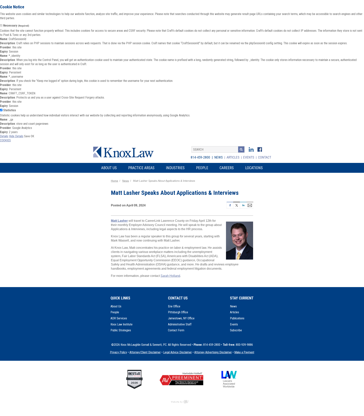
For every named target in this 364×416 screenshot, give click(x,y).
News (218, 157)
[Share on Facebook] (230, 205)
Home (114, 180)
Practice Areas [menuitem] (141, 168)
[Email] (249, 205)
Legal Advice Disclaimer (177, 352)
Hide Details (16, 136)
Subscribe (236, 330)
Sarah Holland (170, 275)
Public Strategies (121, 330)
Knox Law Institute (122, 324)
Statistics (9, 110)
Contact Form (176, 330)
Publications (237, 318)
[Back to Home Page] (126, 151)
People (115, 312)
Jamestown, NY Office (181, 318)
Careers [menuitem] (227, 168)
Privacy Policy (118, 352)
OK (32, 136)
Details (4, 136)
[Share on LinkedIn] (243, 205)
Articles (233, 157)
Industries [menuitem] (175, 168)
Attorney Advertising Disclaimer (213, 352)
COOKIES (5, 140)
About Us (116, 306)
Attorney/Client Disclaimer (145, 352)
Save (27, 136)
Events (248, 157)
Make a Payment (244, 352)
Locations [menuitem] (254, 168)
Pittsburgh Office (178, 312)
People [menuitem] (202, 168)
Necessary (16, 25)
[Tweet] (236, 205)
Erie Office (174, 306)
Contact (264, 157)
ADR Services (119, 318)
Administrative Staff (179, 324)
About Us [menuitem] (109, 168)
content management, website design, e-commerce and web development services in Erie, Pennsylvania (182, 401)
